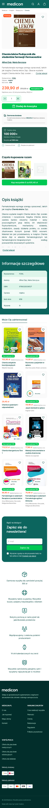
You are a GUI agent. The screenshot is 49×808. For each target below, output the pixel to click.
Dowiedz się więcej (29, 556)
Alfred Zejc (7, 62)
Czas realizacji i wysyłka (36, 710)
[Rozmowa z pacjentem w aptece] (36, 341)
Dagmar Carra (29, 410)
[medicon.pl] (18, 4)
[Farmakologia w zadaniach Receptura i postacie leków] (13, 473)
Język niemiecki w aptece (35, 408)
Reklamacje (31, 723)
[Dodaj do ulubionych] (42, 17)
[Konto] (38, 4)
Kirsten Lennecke (41, 368)
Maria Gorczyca (19, 62)
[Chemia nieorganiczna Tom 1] (13, 428)
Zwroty (29, 719)
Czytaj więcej (41, 73)
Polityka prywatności (34, 732)
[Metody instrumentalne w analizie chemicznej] (36, 427)
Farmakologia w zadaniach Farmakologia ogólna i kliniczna (35, 498)
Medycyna (19, 10)
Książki (11, 10)
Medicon (4, 10)
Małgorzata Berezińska (9, 503)
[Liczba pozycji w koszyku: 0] (44, 4)
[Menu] (3, 4)
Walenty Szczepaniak (32, 456)
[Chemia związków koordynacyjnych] (13, 340)
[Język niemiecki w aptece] (36, 384)
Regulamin (31, 727)
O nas (4, 710)
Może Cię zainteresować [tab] (14, 319)
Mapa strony (6, 719)
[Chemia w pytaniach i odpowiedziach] (13, 385)
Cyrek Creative (19, 804)
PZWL (14, 78)
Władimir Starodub (7, 368)
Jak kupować (7, 714)
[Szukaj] (32, 4)
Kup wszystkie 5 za (24, 182)
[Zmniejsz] (5, 99)
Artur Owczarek (30, 368)
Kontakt (4, 723)
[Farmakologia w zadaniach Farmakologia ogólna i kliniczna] (36, 474)
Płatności (30, 714)
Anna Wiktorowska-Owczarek (11, 501)
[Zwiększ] (18, 99)
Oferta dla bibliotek (9, 759)
